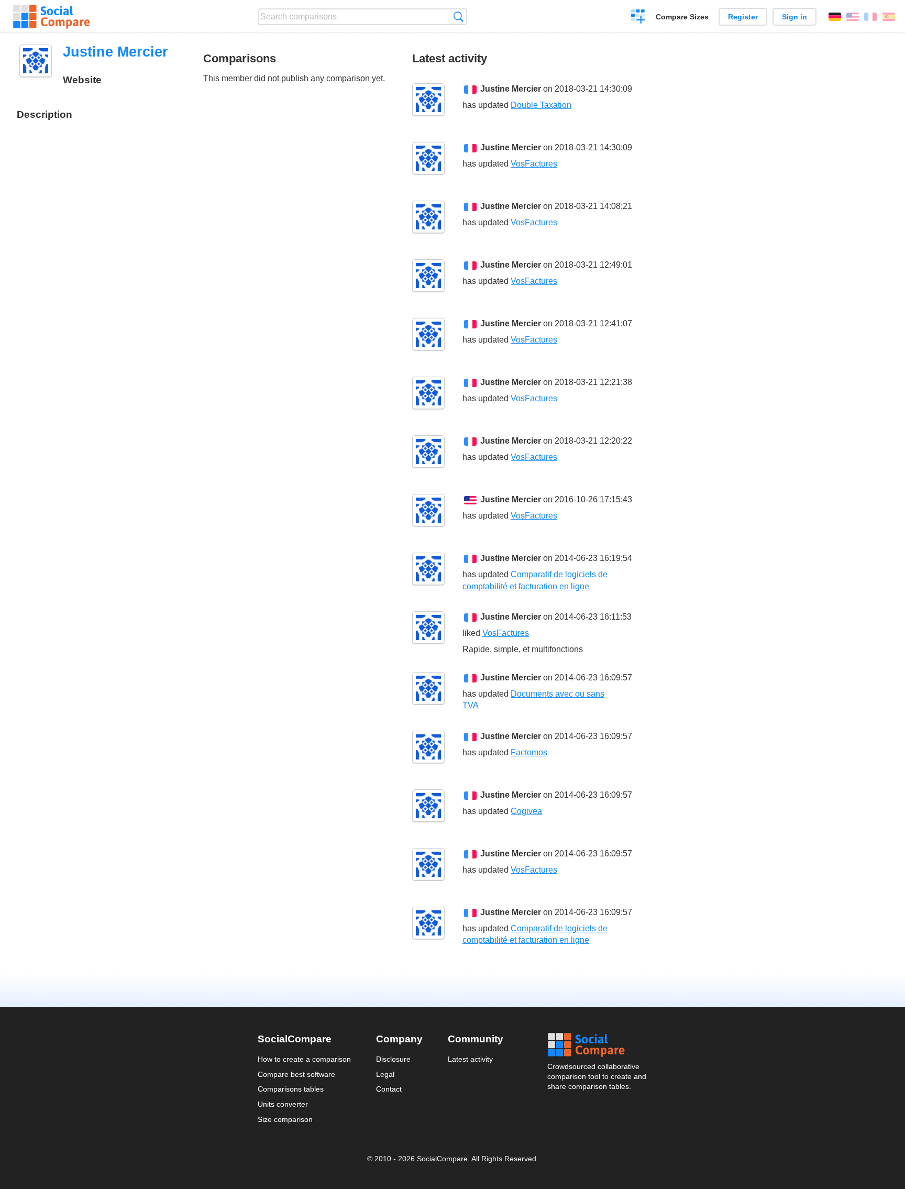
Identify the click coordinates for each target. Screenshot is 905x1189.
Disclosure (393, 1059)
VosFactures (534, 163)
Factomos (529, 752)
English (852, 17)
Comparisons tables (291, 1089)
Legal (385, 1074)
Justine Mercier (510, 88)
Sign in (794, 17)
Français (870, 17)
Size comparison (285, 1119)
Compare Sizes (682, 17)
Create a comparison (638, 18)
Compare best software (296, 1074)
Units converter (283, 1104)
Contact (389, 1089)
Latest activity (470, 1059)
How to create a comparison (304, 1059)
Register (743, 17)
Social (597, 1045)
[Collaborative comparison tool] (51, 17)
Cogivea (526, 811)
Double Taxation (541, 105)
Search (458, 16)
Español (888, 17)
